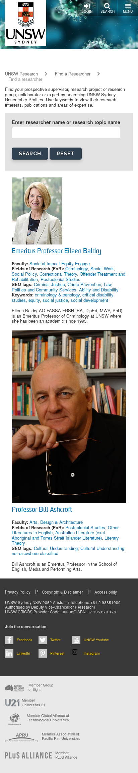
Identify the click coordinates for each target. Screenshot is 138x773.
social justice (55, 300)
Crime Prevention (84, 284)
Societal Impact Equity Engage (59, 263)
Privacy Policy (17, 592)
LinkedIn (23, 653)
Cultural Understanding (56, 548)
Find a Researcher (72, 73)
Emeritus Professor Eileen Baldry (56, 251)
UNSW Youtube (96, 639)
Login (87, 11)
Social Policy (24, 274)
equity (34, 300)
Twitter (55, 639)
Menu (128, 11)
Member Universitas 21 (33, 702)
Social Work (102, 268)
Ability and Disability (99, 289)
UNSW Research (21, 73)
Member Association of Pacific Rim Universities (61, 736)
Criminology (76, 268)
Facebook (24, 639)
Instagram (92, 653)
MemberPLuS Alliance (66, 755)
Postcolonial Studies (60, 279)
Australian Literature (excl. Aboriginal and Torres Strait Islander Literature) (59, 535)
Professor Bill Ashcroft (42, 510)
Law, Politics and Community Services (62, 287)
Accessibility (105, 592)
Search (107, 11)
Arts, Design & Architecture (56, 522)
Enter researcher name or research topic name (66, 122)
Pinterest (57, 653)
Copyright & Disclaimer (62, 592)
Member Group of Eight (40, 687)
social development (89, 300)
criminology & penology (57, 294)
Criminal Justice (49, 284)
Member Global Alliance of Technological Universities (48, 717)
